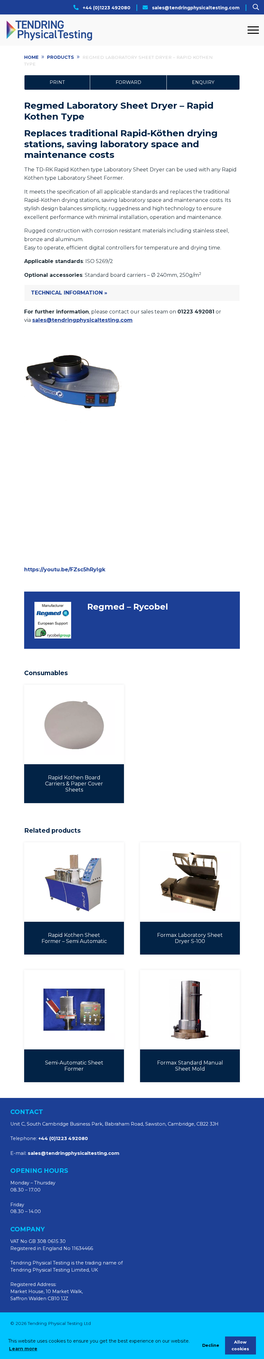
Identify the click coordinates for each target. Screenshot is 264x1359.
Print (57, 82)
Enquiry (203, 82)
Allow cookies (240, 1345)
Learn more (23, 1349)
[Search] (256, 7)
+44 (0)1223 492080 (106, 7)
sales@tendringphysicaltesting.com (196, 7)
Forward (128, 82)
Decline (210, 1345)
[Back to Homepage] (124, 30)
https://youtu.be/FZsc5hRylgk (64, 569)
